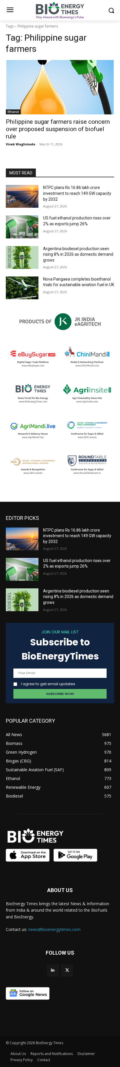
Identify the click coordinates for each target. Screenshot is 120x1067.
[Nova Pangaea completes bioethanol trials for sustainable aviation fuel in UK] (22, 287)
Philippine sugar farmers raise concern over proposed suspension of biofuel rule (58, 129)
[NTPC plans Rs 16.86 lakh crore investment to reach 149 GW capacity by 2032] (22, 196)
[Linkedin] (53, 970)
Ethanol (13, 112)
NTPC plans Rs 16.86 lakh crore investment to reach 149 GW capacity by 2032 (77, 193)
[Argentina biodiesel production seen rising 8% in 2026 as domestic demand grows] (22, 257)
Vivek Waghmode (20, 144)
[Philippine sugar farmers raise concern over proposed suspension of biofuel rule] (60, 87)
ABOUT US (60, 890)
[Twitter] (67, 970)
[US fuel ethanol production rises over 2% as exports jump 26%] (22, 226)
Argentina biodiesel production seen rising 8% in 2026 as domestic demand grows (78, 254)
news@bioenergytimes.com (54, 929)
